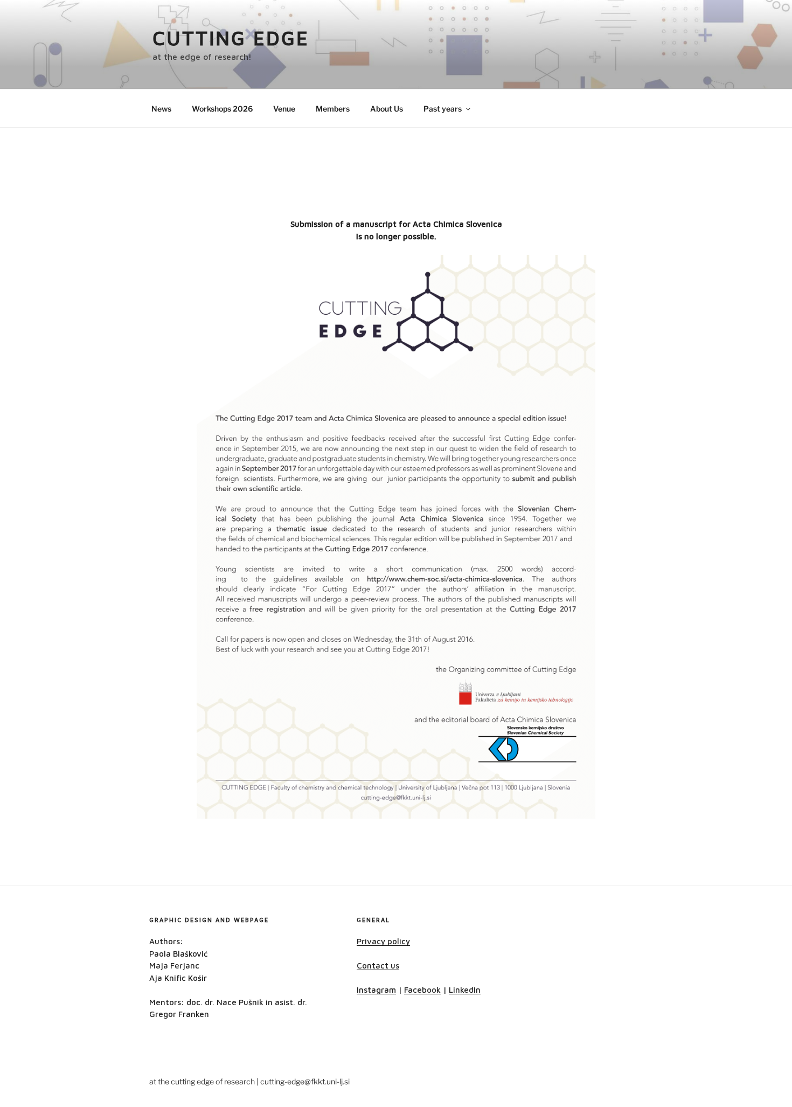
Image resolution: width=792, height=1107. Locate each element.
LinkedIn (465, 989)
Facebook (422, 989)
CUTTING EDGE (230, 38)
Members (333, 108)
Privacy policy (383, 941)
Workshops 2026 (222, 108)
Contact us (378, 965)
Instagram (376, 989)
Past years (442, 108)
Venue (284, 108)
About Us (386, 108)
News (161, 108)
